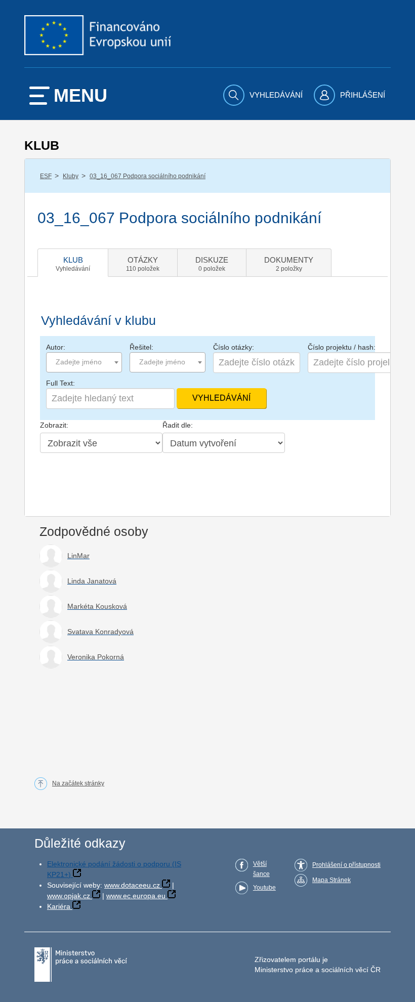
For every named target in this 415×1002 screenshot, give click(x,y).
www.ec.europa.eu (135, 896)
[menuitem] (264, 95)
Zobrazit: (54, 425)
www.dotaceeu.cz (132, 885)
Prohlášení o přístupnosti (346, 864)
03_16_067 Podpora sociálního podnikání (147, 176)
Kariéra (58, 906)
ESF (46, 176)
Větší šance (261, 869)
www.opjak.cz (68, 896)
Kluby (70, 176)
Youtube (264, 887)
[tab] (72, 262)
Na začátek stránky (78, 783)
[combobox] (84, 362)
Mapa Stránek (331, 880)
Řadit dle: (177, 425)
